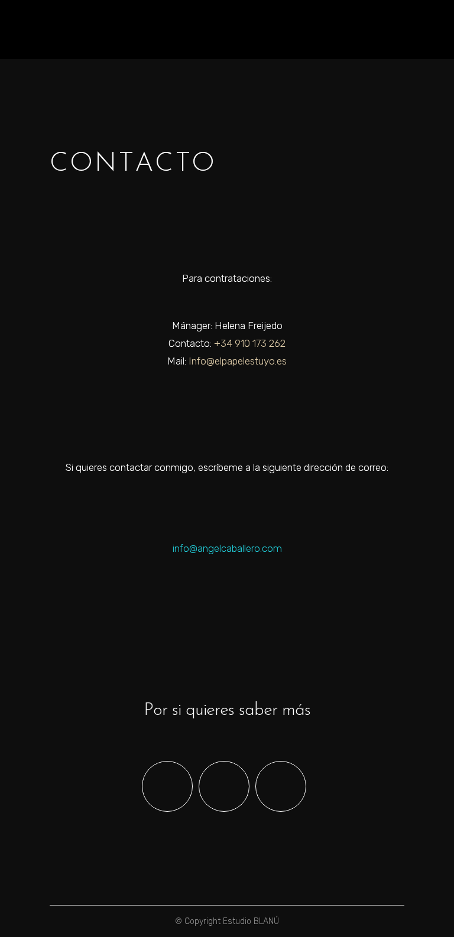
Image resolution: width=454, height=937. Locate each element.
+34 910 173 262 (250, 343)
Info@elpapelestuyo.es (238, 361)
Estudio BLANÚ (251, 921)
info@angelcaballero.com (227, 548)
